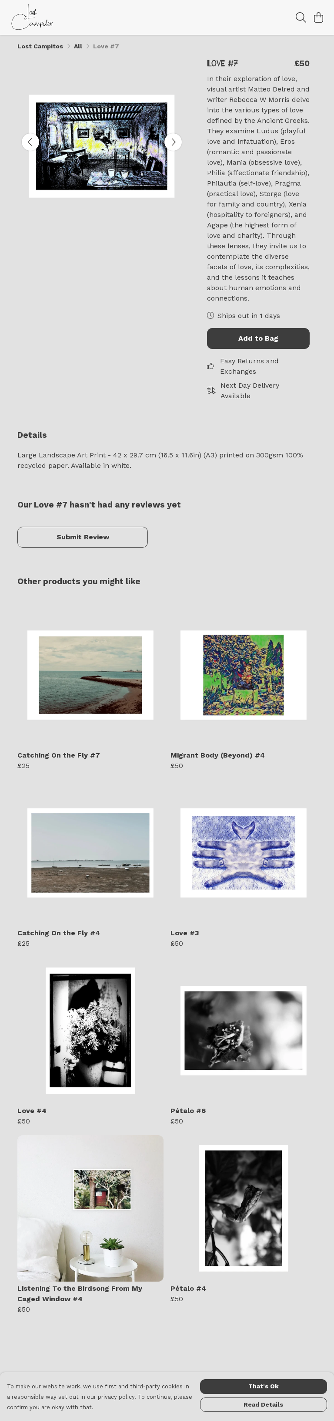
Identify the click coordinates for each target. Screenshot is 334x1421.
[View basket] (318, 17)
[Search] (301, 17)
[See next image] (173, 142)
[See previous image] (30, 142)
